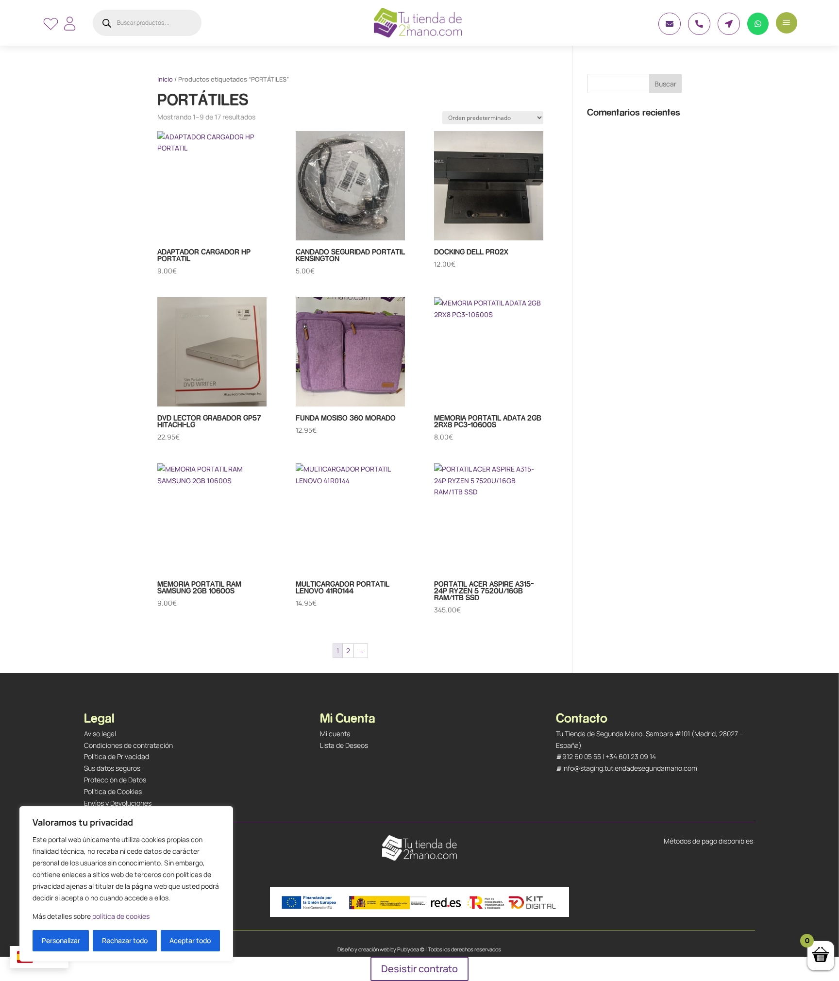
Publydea (408, 949)
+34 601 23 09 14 (630, 756)
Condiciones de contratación (128, 745)
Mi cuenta (335, 733)
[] (669, 32)
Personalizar (61, 940)
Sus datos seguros (112, 768)
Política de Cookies (113, 791)
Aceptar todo (190, 940)
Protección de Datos (115, 779)
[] (729, 32)
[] (758, 32)
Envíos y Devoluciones (117, 803)
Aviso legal (100, 733)
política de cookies (121, 916)
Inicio (165, 79)
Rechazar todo (125, 940)
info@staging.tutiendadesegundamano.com (629, 768)
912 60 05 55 (581, 756)
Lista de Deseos (344, 745)
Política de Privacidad (116, 756)
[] (699, 32)
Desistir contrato (419, 968)
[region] (126, 884)
